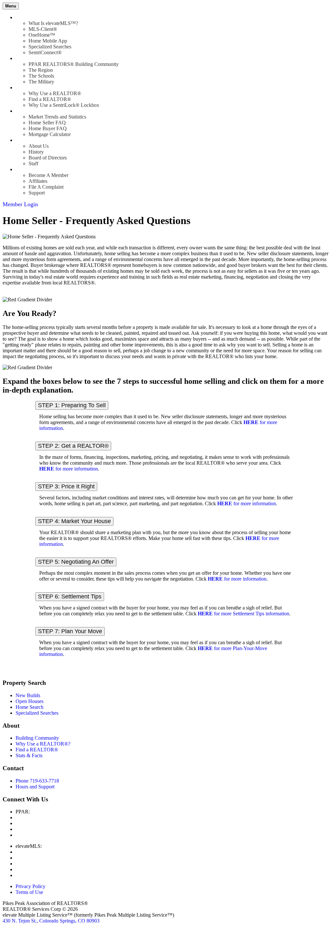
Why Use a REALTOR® (55, 93)
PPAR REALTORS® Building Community (74, 64)
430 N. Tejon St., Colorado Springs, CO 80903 (51, 920)
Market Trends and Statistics (57, 116)
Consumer (26, 111)
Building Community (37, 738)
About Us (39, 146)
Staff (33, 163)
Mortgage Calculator (50, 134)
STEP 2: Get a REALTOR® (73, 446)
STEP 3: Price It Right (66, 486)
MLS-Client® (43, 29)
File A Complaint (46, 187)
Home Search (29, 707)
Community (28, 58)
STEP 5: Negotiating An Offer (76, 562)
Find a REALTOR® (50, 99)
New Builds (28, 695)
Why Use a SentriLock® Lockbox (64, 105)
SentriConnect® (45, 52)
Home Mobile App (48, 41)
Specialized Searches (50, 46)
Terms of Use (29, 892)
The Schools (41, 76)
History (36, 152)
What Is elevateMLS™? (53, 23)
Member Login (20, 204)
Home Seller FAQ (47, 122)
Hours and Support (35, 786)
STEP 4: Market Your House (74, 521)
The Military (41, 81)
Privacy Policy (30, 886)
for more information (68, 468)
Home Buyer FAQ (48, 128)
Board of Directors (48, 157)
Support (37, 192)
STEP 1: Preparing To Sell (72, 405)
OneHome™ (42, 35)
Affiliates (38, 181)
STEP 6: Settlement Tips (69, 596)
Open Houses (29, 701)
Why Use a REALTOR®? (43, 744)
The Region (41, 70)
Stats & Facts (29, 755)
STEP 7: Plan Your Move (70, 631)
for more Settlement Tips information (243, 613)
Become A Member (48, 175)
